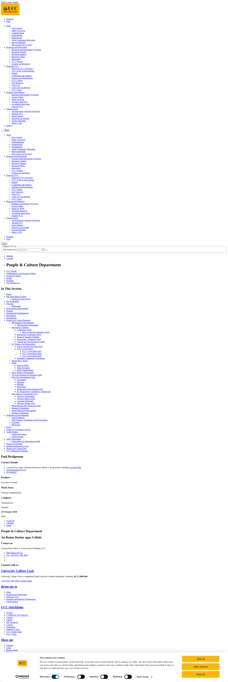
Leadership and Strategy (22, 76)
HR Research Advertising (27, 325)
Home (8, 294)
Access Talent (17, 97)
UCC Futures (17, 61)
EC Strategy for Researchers (23, 344)
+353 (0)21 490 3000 (10, 581)
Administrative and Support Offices (21, 273)
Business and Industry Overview (25, 95)
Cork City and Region (21, 88)
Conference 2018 (24, 330)
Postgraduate (17, 35)
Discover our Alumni (20, 118)
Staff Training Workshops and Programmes (30, 420)
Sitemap (9, 645)
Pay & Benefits (12, 301)
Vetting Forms (17, 437)
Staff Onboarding (13, 439)
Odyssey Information (25, 396)
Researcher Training (20, 327)
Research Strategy (19, 54)
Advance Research (19, 102)
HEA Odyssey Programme (23, 372)
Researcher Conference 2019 (29, 334)
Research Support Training (28, 337)
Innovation (16, 59)
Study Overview (18, 31)
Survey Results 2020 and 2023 (29, 346)
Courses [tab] (9, 258)
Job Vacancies (17, 83)
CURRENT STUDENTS (17, 615)
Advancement (12, 602)
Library (9, 620)
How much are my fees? (22, 45)
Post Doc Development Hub (23, 377)
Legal (8, 648)
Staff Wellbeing (18, 418)
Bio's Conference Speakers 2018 (35, 332)
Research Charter (19, 52)
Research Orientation (20, 408)
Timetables (10, 627)
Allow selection (201, 667)
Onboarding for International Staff (26, 441)
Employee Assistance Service (18, 429)
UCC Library (17, 80)
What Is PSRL (23, 365)
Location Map (75, 467)
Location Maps (25, 581)
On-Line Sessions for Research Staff (27, 375)
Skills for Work (18, 99)
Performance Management (17, 308)
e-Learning (21, 380)
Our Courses (17, 28)
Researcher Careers (20, 361)
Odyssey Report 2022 (26, 399)
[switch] (81, 677)
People (9, 278)
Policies (9, 311)
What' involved (23, 368)
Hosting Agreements (20, 413)
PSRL (14, 363)
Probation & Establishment (17, 313)
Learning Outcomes (25, 401)
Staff (8, 21)
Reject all (200, 674)
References (21, 387)
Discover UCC (12, 597)
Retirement (16, 306)
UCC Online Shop (14, 632)
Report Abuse (12, 650)
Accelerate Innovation (21, 104)
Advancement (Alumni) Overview (26, 111)
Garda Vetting (12, 432)
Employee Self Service (21, 299)
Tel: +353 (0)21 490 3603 (17, 555)
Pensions (10, 281)
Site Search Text (10, 250)
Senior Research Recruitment (24, 410)
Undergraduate (18, 33)
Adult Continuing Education (23, 40)
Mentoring (16, 425)
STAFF (9, 613)
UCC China (17, 90)
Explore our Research (21, 64)
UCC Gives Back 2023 (32, 356)
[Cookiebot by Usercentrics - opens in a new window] (22, 677)
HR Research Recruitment (23, 323)
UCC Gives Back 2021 (32, 351)
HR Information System (16, 297)
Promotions (11, 315)
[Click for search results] (47, 250)
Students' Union (13, 629)
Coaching (16, 422)
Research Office (18, 57)
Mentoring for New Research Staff (26, 406)
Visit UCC (16, 85)
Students (9, 19)
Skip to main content (9, 2)
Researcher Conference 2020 (29, 339)
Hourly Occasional (14, 444)
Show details (143, 677)
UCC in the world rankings (23, 71)
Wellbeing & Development (17, 415)
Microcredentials (18, 42)
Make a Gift (17, 123)
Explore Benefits (19, 121)
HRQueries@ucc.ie (14, 553)
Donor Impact (17, 116)
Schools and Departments (22, 78)
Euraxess (20, 382)
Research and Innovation (16, 594)
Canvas (9, 625)
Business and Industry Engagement (21, 599)
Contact (9, 617)
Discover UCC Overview (22, 69)
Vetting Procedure (19, 434)
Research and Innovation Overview (26, 50)
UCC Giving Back (25, 349)
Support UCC (17, 106)
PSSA (8, 427)
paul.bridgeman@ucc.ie (16, 470)
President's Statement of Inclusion (31, 358)
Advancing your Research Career (31, 342)
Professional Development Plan (30, 389)
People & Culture (13, 276)
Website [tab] (9, 256)
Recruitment (11, 318)
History (15, 73)
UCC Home (11, 271)
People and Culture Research (18, 320)
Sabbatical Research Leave (17, 446)
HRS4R (20, 384)
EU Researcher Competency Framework (34, 391)
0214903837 (11, 472)
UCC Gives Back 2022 (32, 353)
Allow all (201, 659)
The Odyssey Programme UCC (25, 394)
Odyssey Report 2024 (26, 403)
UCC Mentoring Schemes (17, 451)
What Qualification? (25, 370)
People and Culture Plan (16, 448)
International (17, 38)
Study (8, 592)
